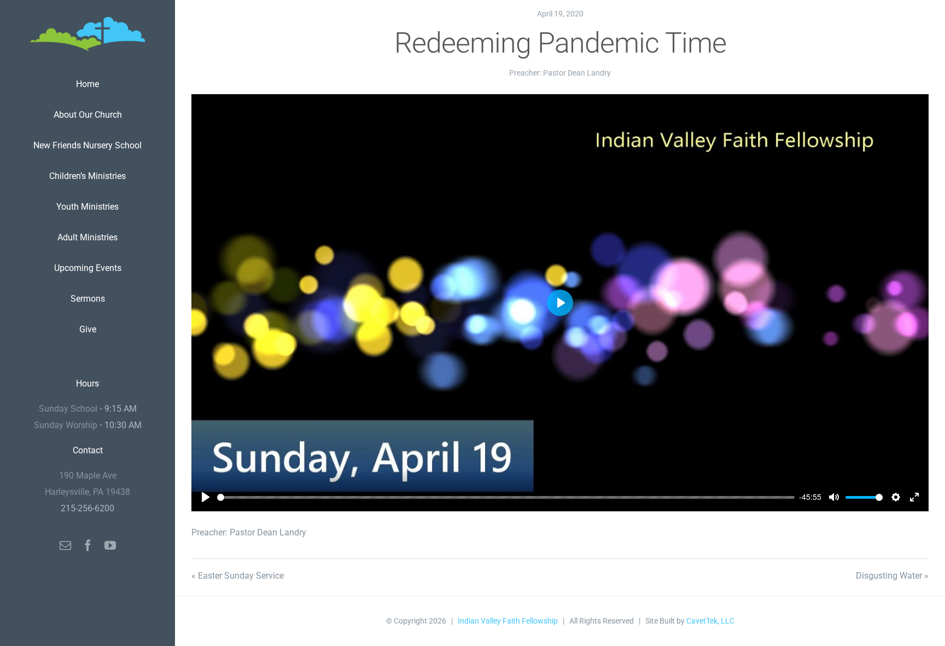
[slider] (506, 497)
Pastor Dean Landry (577, 72)
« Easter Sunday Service (237, 575)
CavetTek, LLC (710, 620)
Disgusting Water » (892, 575)
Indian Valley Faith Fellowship (508, 620)
